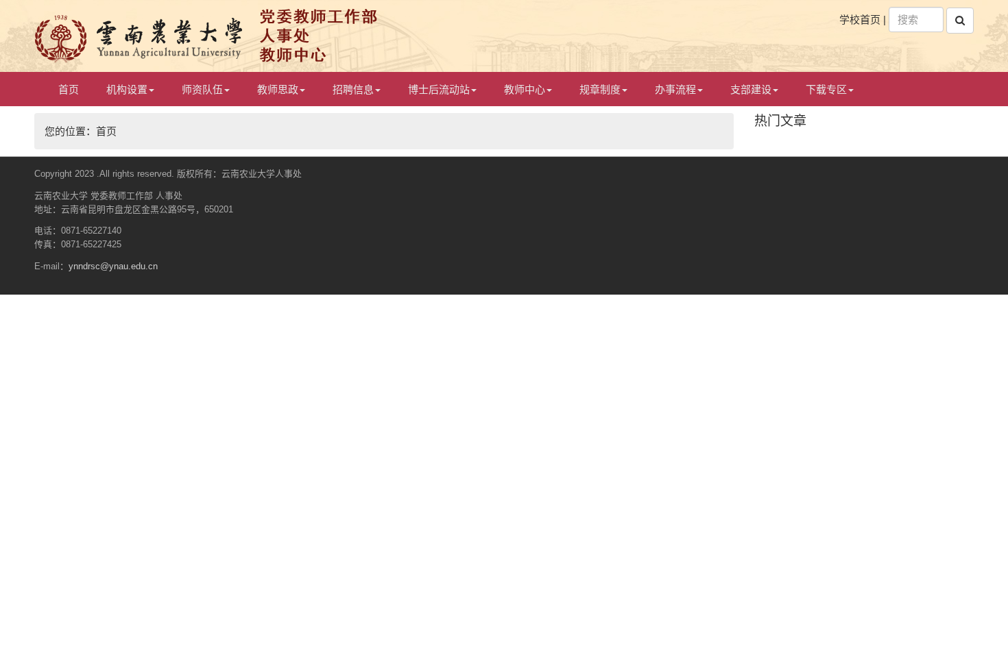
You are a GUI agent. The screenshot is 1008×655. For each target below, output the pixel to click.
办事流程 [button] (675, 89)
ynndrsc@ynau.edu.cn (113, 266)
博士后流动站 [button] (439, 89)
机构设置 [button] (126, 89)
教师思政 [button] (277, 89)
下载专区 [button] (826, 89)
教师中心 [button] (524, 89)
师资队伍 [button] (202, 89)
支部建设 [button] (750, 89)
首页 (68, 89)
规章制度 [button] (600, 89)
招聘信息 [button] (353, 89)
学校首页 (859, 19)
